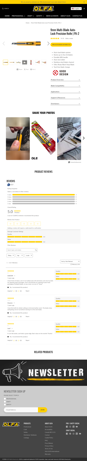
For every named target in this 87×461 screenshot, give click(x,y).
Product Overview (57, 80)
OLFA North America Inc (13, 459)
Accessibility (48, 429)
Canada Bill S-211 (50, 432)
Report (27, 291)
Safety (39, 16)
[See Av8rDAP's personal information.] (14, 275)
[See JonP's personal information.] (12, 328)
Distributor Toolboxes (30, 435)
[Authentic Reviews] (10, 184)
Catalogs (26, 437)
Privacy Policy (49, 446)
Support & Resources (58, 98)
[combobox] (71, 261)
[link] (17, 211)
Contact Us (77, 16)
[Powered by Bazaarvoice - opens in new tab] (74, 162)
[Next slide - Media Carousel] (83, 138)
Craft (29, 16)
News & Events (52, 16)
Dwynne (10, 303)
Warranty (48, 454)
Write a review (69, 38)
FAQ (46, 440)
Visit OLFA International (52, 451)
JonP (8, 328)
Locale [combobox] (27, 255)
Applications (55, 92)
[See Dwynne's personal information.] (14, 303)
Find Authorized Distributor (61, 44)
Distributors (55, 104)
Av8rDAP (10, 275)
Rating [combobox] (9, 255)
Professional (17, 16)
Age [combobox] (18, 255)
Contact (47, 435)
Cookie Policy (49, 437)
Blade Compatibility (57, 86)
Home (7, 16)
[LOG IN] (84, 8)
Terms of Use (49, 448)
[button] (48, 43)
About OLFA (65, 16)
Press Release (49, 443)
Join (43, 410)
